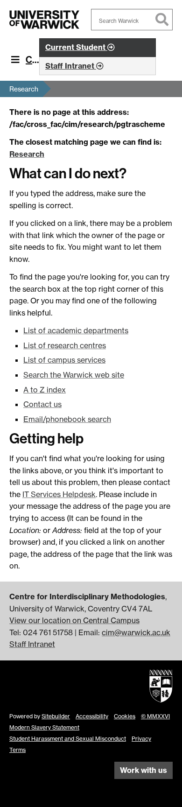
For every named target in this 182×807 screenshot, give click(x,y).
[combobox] (132, 19)
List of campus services (64, 360)
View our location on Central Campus (74, 620)
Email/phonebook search (67, 419)
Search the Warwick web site (73, 374)
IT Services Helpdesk (59, 494)
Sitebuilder (56, 716)
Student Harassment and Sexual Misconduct (67, 738)
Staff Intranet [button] (70, 65)
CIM (34, 59)
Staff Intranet (32, 644)
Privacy (141, 738)
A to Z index (44, 389)
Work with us (143, 770)
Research (23, 89)
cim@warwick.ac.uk (136, 632)
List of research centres (64, 345)
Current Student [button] (76, 47)
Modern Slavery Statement (44, 727)
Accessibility (92, 716)
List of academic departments (75, 330)
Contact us (42, 404)
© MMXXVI (155, 716)
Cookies (124, 716)
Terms (17, 749)
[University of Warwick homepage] (44, 20)
